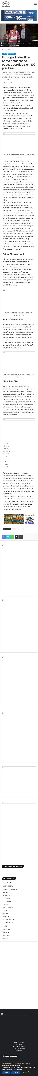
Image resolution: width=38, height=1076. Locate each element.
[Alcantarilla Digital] (5, 4)
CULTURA (11, 50)
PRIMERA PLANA (11, 53)
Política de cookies (19, 1046)
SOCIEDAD (6, 935)
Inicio (5, 50)
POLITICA (6, 917)
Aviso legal (19, 1044)
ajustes (19, 1069)
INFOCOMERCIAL (8, 907)
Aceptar (6, 1072)
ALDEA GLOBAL (8, 886)
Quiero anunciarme (19, 1048)
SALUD (5, 926)
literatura (20, 529)
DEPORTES (6, 895)
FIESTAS (5, 904)
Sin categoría (7, 932)
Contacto (19, 1050)
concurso (14, 529)
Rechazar (15, 1072)
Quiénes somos (19, 1042)
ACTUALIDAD (7, 883)
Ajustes (25, 1072)
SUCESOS (6, 938)
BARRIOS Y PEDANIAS (10, 889)
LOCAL (5, 910)
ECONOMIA (6, 898)
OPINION (5, 914)
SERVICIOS (6, 929)
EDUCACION (7, 901)
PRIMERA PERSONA (9, 920)
